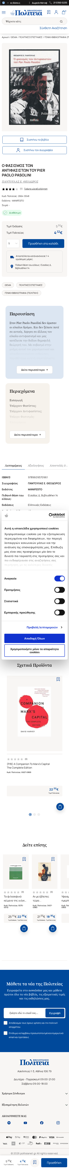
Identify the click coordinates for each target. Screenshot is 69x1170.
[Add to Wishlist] (34, 1162)
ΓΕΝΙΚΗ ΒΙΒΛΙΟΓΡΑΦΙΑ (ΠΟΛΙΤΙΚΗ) (21, 293)
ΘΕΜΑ (14, 37)
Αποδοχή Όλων (34, 638)
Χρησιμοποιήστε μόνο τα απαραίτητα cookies (34, 651)
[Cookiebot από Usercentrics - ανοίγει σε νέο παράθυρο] (49, 515)
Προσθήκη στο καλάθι (43, 243)
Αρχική (5, 37)
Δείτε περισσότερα (34, 369)
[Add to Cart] (60, 806)
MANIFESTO (18, 200)
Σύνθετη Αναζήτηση (53, 28)
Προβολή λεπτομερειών (42, 627)
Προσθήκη (54, 1163)
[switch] (59, 590)
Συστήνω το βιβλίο (38, 139)
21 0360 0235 (60, 2)
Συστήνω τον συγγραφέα (38, 150)
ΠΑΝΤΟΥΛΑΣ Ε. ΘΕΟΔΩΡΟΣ (20, 182)
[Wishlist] (48, 12)
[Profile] (56, 12)
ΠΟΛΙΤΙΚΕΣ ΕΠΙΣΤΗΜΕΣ (31, 37)
